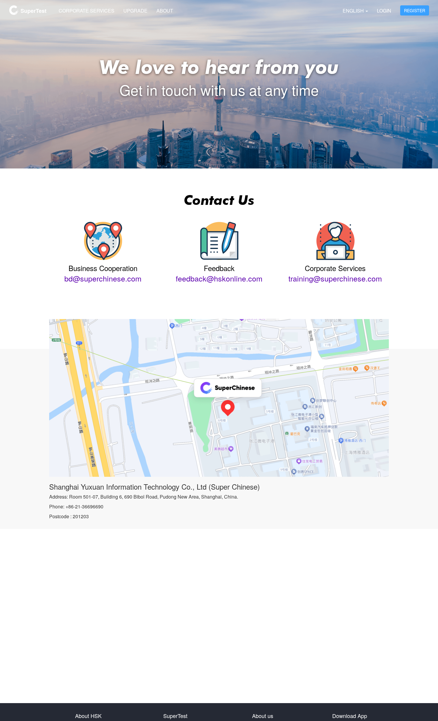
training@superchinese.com (335, 278)
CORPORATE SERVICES (86, 10)
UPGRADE (135, 10)
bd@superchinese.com (103, 278)
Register (414, 10)
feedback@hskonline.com (219, 278)
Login (384, 10)
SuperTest (32, 11)
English (354, 10)
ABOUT (164, 10)
